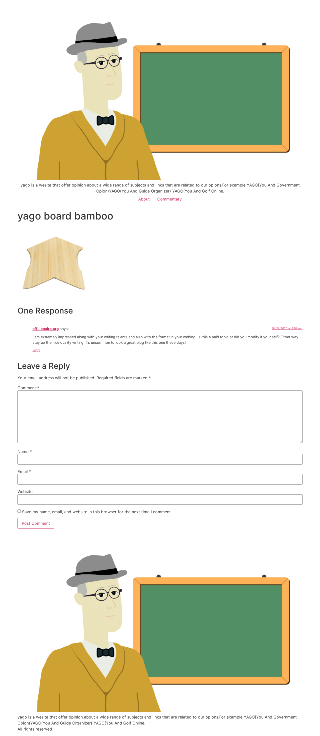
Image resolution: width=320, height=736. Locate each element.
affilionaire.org (45, 328)
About (144, 199)
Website (25, 492)
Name (25, 452)
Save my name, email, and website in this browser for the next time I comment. (97, 512)
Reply (36, 350)
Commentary (169, 199)
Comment (28, 388)
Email (24, 472)
